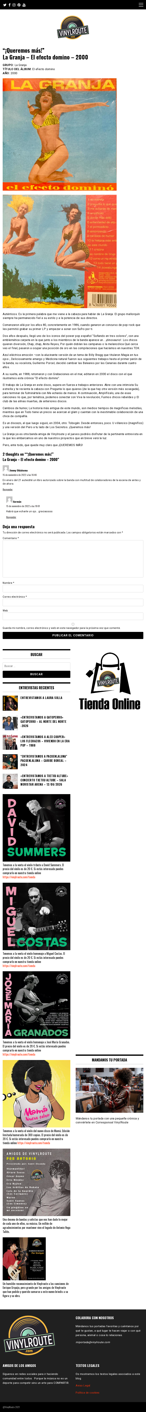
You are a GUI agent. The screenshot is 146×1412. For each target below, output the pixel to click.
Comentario (11, 538)
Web (5, 610)
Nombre (8, 582)
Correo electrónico (15, 596)
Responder (8, 489)
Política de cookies (88, 1392)
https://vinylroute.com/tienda (19, 877)
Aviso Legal (83, 1385)
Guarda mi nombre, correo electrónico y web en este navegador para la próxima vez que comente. (62, 628)
